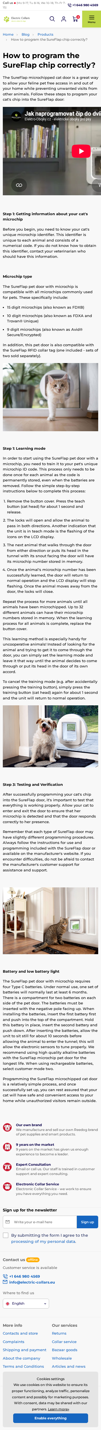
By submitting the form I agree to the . (49, 1238)
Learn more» (58, 1409)
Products (45, 34)
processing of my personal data (43, 1241)
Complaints (13, 1341)
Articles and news (69, 1366)
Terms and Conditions (23, 1366)
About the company (21, 1358)
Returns (59, 1333)
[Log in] (63, 19)
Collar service (64, 1341)
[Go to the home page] (17, 19)
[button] (52, 19)
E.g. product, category (36, 56)
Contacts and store (20, 1333)
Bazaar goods (64, 1350)
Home (8, 34)
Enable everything (50, 1418)
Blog (25, 34)
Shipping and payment (24, 1350)
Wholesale (62, 1358)
